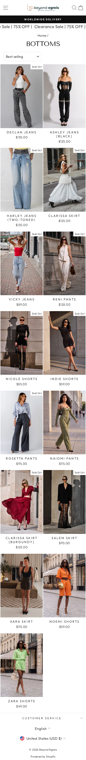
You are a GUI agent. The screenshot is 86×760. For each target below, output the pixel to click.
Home (42, 35)
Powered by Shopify (43, 756)
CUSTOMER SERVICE (42, 718)
